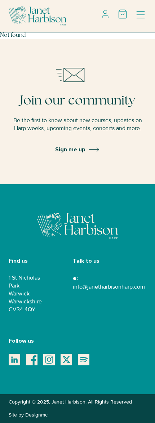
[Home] (37, 15)
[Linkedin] (14, 359)
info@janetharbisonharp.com (109, 286)
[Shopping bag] (123, 14)
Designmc (36, 415)
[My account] (105, 14)
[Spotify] (83, 359)
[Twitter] (66, 359)
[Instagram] (49, 359)
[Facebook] (31, 359)
